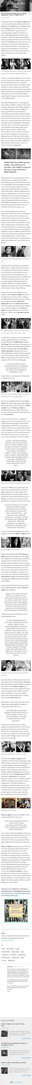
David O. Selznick (6, 952)
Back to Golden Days (16, 4)
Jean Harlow (13, 954)
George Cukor (5, 954)
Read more (26, 1038)
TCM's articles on (7, 940)
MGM (22, 957)
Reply (8, 991)
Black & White (10, 949)
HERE (16, 895)
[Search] (30, 3)
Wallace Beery (11, 960)
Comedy (17, 949)
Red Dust (17, 531)
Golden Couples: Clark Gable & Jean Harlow (13, 1062)
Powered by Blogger (17, 1082)
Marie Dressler (15, 957)
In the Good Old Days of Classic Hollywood (14, 893)
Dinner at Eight (15, 952)
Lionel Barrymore (6, 957)
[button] (30, 14)
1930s (3, 949)
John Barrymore (22, 954)
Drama (22, 952)
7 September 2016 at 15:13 (19, 966)
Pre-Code (4, 960)
